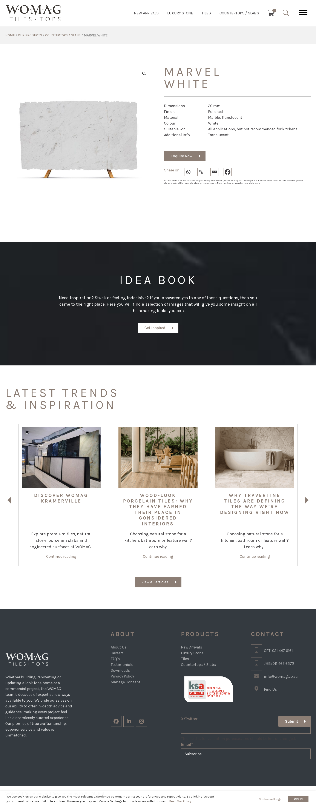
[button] (144, 73)
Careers (117, 653)
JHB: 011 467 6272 (279, 663)
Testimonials (122, 664)
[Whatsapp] (190, 171)
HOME (10, 35)
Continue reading (61, 556)
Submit (291, 721)
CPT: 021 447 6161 (278, 650)
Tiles (206, 13)
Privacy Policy (122, 676)
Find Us (270, 689)
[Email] (216, 171)
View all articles (154, 582)
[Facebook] (230, 171)
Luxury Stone (180, 13)
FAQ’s (115, 658)
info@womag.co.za (281, 676)
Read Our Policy (180, 801)
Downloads (120, 670)
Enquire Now (181, 156)
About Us (118, 647)
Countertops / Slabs (239, 13)
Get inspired (154, 327)
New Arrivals (146, 13)
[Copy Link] (203, 171)
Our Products (30, 35)
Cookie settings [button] (270, 799)
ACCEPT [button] (298, 799)
